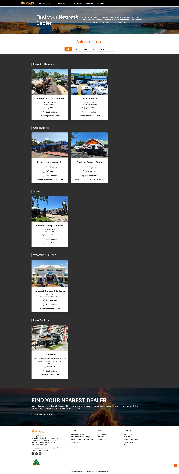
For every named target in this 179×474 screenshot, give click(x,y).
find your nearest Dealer (43, 414)
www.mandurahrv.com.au (50, 308)
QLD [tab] (85, 49)
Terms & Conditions (131, 439)
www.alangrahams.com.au (50, 116)
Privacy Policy (129, 442)
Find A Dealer (77, 3)
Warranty (127, 437)
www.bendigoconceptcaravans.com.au (50, 243)
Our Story (90, 3)
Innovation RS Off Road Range (82, 439)
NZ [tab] (110, 49)
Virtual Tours (61, 3)
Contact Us (128, 434)
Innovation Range (77, 434)
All (68, 49)
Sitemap (127, 445)
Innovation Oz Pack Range (80, 437)
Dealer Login (102, 439)
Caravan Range (44, 3)
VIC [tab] (94, 49)
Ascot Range (75, 442)
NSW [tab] (76, 49)
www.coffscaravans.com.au (89, 116)
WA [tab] (102, 49)
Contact (101, 3)
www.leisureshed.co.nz (50, 375)
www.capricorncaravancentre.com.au (89, 179)
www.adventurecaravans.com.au (50, 179)
